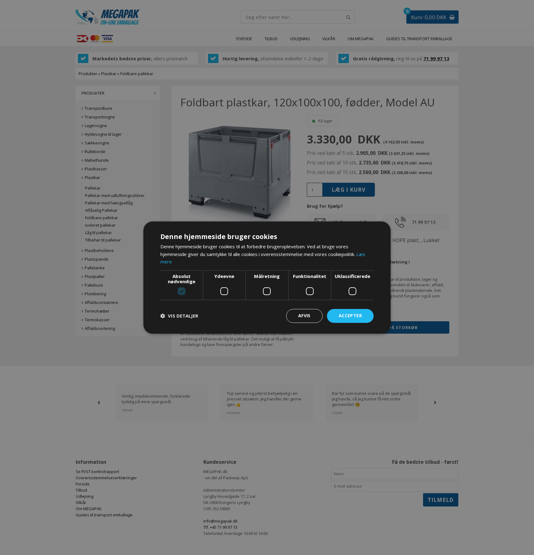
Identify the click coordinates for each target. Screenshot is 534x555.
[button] (179, 316)
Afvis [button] (304, 315)
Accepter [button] (350, 315)
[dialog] (267, 277)
